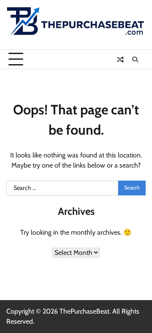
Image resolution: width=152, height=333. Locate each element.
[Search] (135, 59)
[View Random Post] (120, 59)
